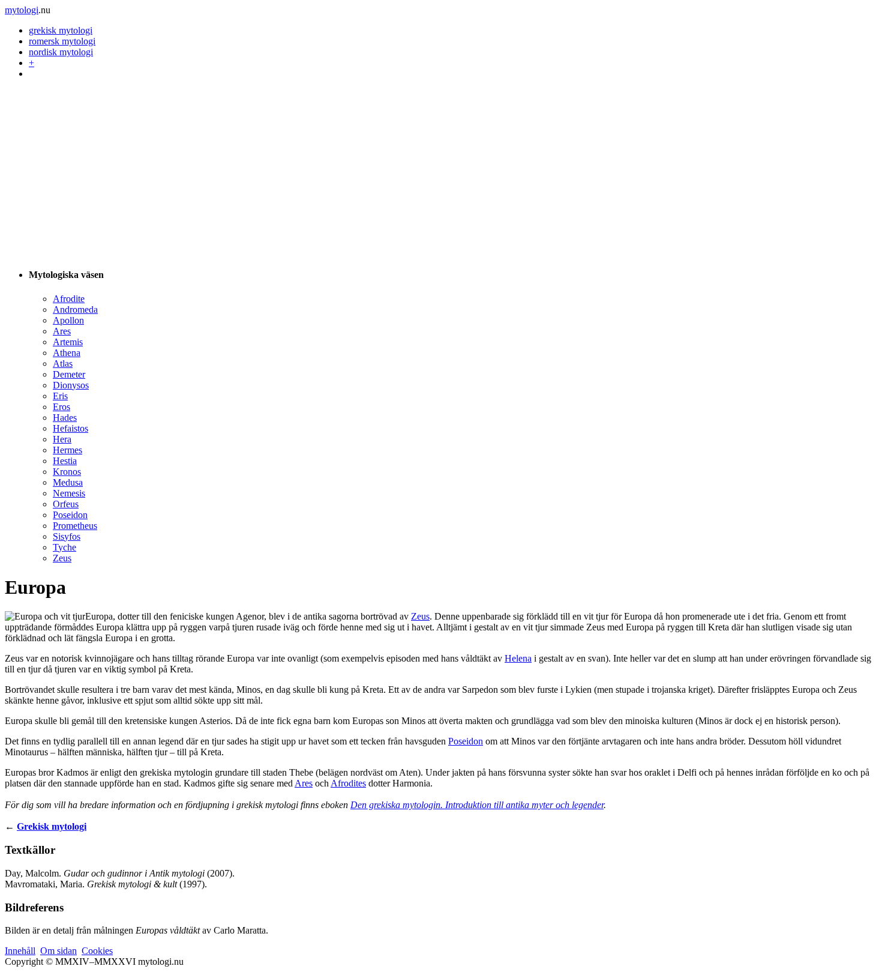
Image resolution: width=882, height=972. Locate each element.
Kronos (67, 471)
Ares (62, 331)
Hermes (67, 450)
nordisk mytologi (61, 52)
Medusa (68, 482)
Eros (61, 407)
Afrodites (348, 783)
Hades (65, 417)
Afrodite (69, 299)
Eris (60, 396)
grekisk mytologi (60, 30)
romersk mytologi (62, 41)
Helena (518, 658)
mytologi (21, 10)
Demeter (69, 374)
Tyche (64, 547)
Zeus (62, 558)
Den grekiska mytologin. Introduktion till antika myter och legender (477, 805)
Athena (66, 353)
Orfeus (66, 504)
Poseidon (70, 515)
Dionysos (71, 385)
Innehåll (20, 951)
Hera (62, 439)
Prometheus (75, 526)
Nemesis (69, 493)
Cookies (97, 951)
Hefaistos (70, 428)
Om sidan (58, 951)
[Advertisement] (441, 173)
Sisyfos (66, 536)
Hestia (65, 461)
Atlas (63, 363)
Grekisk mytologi (51, 826)
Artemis (68, 342)
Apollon (68, 320)
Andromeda (75, 309)
